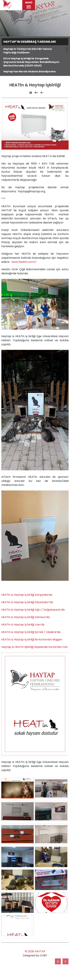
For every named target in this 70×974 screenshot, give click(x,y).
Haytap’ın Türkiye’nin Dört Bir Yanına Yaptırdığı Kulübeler (27, 50)
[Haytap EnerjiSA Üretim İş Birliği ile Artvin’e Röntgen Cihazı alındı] (58, 961)
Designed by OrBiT (35, 955)
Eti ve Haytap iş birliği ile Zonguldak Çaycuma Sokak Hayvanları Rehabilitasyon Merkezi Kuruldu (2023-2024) (31, 62)
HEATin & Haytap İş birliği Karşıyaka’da (26, 595)
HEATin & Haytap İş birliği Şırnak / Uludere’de (30, 632)
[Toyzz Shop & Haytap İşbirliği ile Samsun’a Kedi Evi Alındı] (65, 961)
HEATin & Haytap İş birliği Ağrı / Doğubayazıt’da (33, 610)
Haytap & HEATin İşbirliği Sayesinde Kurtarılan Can (34, 647)
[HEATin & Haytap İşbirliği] (17, 788)
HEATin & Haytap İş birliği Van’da (22, 625)
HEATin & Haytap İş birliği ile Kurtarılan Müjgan (31, 639)
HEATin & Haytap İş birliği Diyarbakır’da (27, 602)
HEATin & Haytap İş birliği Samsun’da (25, 617)
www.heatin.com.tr (24, 262)
